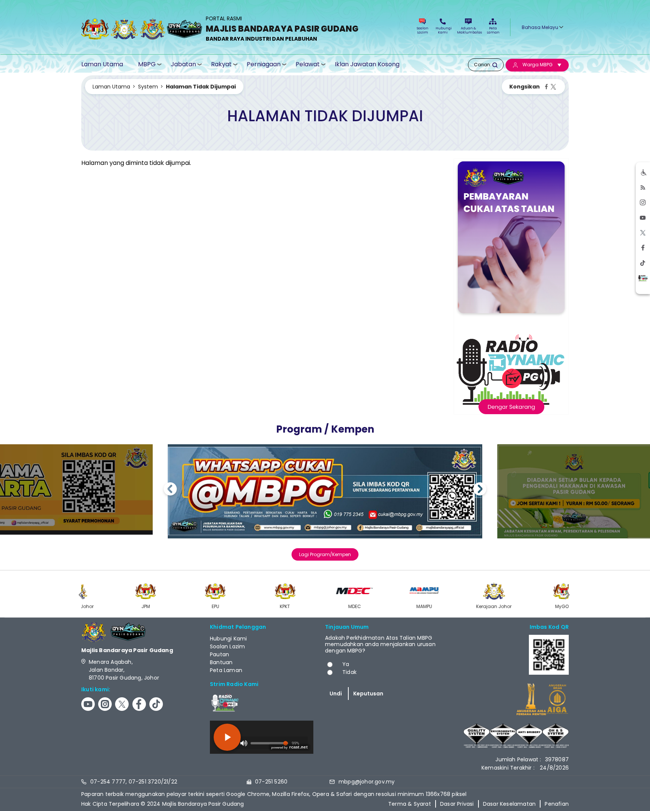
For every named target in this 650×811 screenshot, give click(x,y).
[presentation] (82, 594)
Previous (170, 490)
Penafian (557, 804)
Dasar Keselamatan (509, 804)
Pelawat (308, 64)
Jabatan (183, 64)
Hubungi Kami (443, 30)
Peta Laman (493, 30)
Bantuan (221, 662)
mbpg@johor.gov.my (367, 781)
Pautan (219, 654)
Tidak (349, 672)
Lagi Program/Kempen (325, 554)
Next (480, 490)
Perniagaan (264, 64)
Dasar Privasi (457, 804)
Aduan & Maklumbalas (468, 30)
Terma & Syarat (409, 804)
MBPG (147, 64)
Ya (345, 664)
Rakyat (221, 64)
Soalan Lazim (422, 30)
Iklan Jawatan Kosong (367, 64)
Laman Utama (102, 64)
